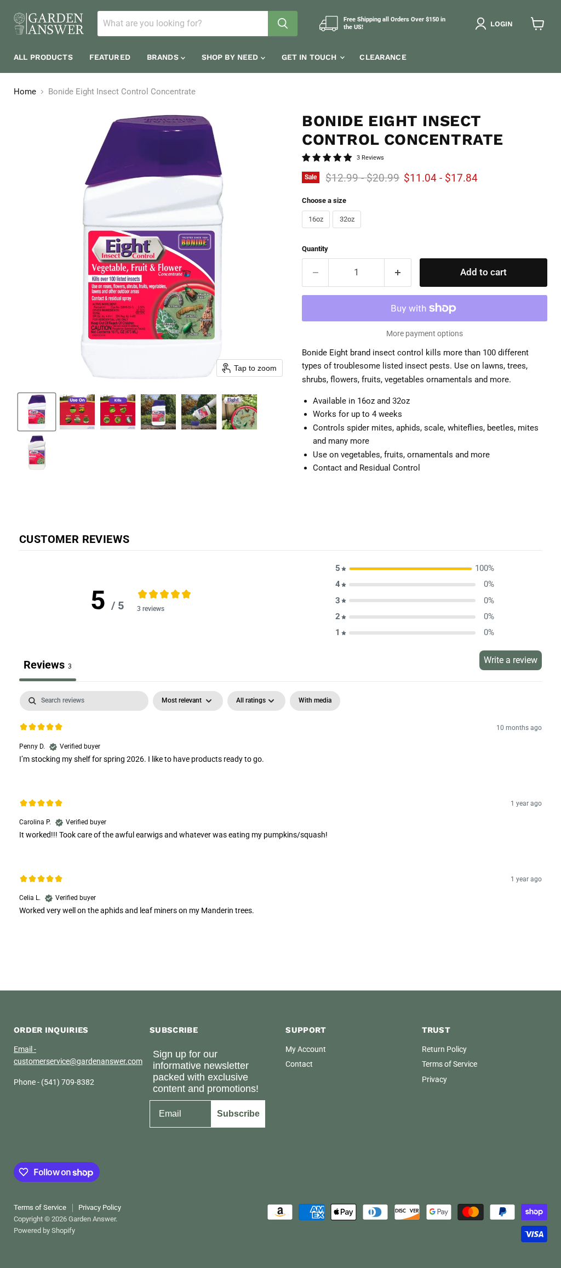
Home (25, 92)
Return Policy (444, 1049)
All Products (43, 57)
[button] (496, 23)
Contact (299, 1064)
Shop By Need (231, 57)
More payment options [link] (424, 333)
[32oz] (348, 231)
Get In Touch (310, 57)
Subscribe (238, 1113)
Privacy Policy (99, 1207)
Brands (164, 57)
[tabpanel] (280, 811)
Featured (109, 57)
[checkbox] (315, 701)
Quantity (315, 249)
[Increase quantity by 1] (398, 272)
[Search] (282, 23)
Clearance (382, 57)
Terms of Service (449, 1064)
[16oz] (317, 231)
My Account (305, 1049)
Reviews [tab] (48, 664)
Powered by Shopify (44, 1230)
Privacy (434, 1079)
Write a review (510, 660)
